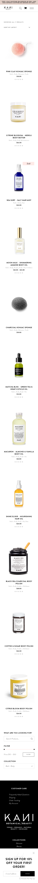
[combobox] (16, 27)
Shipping (12, 797)
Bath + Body (13, 74)
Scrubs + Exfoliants (23, 586)
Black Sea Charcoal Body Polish (19, 582)
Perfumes (29, 268)
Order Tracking (14, 800)
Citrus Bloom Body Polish (19, 708)
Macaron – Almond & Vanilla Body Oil (19, 452)
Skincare (21, 74)
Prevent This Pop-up (28, 878)
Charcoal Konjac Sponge (19, 327)
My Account (13, 803)
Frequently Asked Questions (19, 794)
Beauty (16, 268)
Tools (26, 74)
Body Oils (22, 268)
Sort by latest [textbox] (10, 27)
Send (27, 873)
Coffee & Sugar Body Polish (19, 646)
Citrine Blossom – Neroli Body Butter (19, 136)
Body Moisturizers (23, 140)
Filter (29, 754)
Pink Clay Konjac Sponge (19, 71)
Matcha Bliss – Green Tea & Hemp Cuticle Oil (19, 388)
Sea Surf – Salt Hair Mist (19, 200)
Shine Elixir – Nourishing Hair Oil (19, 517)
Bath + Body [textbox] (19, 766)
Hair (23, 203)
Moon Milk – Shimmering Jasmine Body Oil (19, 263)
